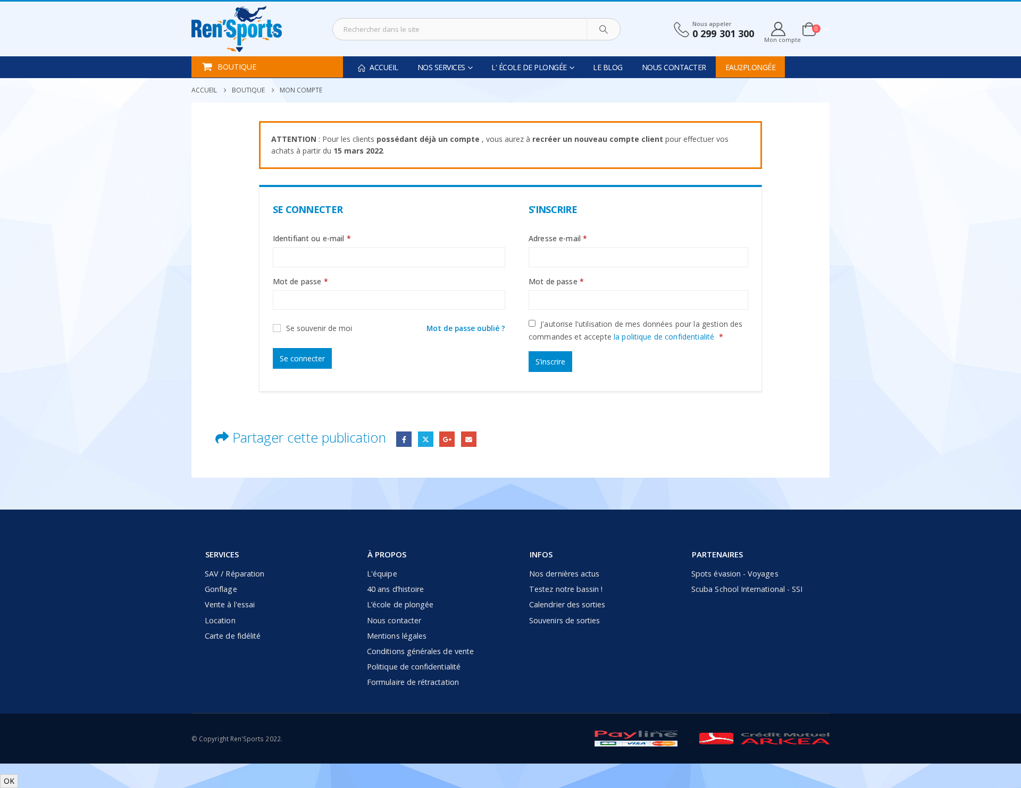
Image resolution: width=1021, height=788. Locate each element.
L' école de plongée (529, 67)
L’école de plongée (400, 604)
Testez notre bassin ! (565, 589)
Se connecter (302, 358)
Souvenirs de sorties (564, 620)
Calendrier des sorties (567, 604)
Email (468, 439)
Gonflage (221, 589)
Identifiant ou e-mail (312, 238)
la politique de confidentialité (664, 337)
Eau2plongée (750, 67)
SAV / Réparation (234, 574)
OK (9, 781)
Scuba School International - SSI (746, 589)
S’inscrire (550, 362)
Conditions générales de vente (420, 651)
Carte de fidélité (233, 636)
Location (220, 620)
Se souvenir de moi (319, 328)
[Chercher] (603, 29)
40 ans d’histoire (395, 589)
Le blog (608, 67)
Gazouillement (425, 439)
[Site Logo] (236, 29)
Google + (447, 439)
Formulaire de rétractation (413, 682)
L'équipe (382, 574)
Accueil (383, 67)
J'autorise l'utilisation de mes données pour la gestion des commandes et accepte (635, 330)
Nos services (441, 67)
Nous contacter (674, 67)
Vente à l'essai (230, 604)
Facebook (404, 439)
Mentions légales (396, 636)
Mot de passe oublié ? (465, 328)
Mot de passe (300, 281)
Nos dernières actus (564, 574)
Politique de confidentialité (414, 667)
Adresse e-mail (558, 238)
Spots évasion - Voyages (735, 574)
